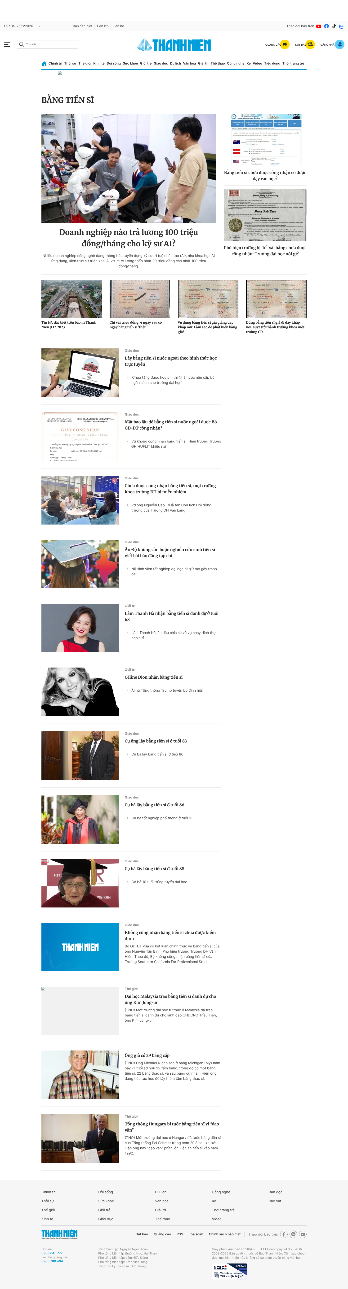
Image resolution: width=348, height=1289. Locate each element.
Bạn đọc (275, 1192)
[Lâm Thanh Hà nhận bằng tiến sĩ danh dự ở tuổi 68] (80, 628)
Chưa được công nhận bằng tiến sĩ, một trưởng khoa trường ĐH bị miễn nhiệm (170, 489)
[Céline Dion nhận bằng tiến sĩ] (80, 692)
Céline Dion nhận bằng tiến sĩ (154, 677)
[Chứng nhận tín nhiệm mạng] (229, 1271)
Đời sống (114, 63)
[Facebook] (326, 26)
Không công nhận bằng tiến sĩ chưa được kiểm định (170, 935)
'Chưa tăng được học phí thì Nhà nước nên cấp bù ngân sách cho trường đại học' (172, 380)
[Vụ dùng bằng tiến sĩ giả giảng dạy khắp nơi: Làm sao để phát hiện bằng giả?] (208, 299)
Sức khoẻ (106, 1201)
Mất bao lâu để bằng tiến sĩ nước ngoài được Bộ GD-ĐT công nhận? (171, 425)
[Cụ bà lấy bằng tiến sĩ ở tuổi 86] (80, 819)
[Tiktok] (334, 26)
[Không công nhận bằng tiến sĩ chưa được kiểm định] (80, 947)
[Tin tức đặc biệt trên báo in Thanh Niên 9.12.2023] (71, 299)
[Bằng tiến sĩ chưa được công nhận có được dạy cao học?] (265, 140)
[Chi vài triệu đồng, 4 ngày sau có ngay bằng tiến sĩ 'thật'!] (140, 299)
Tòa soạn (196, 1234)
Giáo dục (161, 63)
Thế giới (84, 63)
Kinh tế (99, 63)
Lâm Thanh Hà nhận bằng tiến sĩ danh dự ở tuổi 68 (172, 616)
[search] (47, 44)
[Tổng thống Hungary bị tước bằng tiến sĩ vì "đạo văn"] (80, 1138)
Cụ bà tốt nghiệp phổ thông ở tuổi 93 (162, 818)
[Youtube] (319, 26)
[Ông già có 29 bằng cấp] (80, 1074)
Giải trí (203, 63)
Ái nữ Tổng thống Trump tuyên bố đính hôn (167, 690)
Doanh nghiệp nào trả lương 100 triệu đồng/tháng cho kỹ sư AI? (128, 238)
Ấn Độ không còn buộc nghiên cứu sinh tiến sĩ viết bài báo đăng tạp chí (170, 552)
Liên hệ (118, 26)
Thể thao (218, 63)
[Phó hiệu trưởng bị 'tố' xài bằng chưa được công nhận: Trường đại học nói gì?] (265, 215)
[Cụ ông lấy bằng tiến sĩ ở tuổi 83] (80, 755)
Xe (248, 63)
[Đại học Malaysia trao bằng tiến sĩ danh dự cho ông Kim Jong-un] (80, 1011)
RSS (180, 1234)
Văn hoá (162, 1201)
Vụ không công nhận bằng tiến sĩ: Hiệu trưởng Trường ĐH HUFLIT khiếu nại (176, 444)
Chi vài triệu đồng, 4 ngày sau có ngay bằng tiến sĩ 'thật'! (136, 324)
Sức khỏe (130, 63)
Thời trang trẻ (293, 63)
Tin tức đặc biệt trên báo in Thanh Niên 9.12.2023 (68, 324)
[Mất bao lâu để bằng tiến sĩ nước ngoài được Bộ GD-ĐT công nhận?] (80, 436)
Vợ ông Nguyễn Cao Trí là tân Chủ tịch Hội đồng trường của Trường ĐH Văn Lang (171, 507)
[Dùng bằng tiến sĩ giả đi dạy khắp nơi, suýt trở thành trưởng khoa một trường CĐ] (276, 299)
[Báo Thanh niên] (59, 1234)
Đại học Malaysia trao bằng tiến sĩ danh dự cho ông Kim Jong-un (170, 999)
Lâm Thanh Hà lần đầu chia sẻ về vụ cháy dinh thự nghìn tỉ (173, 635)
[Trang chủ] (44, 63)
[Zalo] (341, 26)
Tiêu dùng (272, 63)
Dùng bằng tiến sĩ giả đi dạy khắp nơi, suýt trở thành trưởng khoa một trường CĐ (275, 327)
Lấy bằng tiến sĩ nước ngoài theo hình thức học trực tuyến (171, 361)
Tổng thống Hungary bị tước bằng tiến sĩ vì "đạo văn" (172, 1127)
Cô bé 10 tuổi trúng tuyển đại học (159, 882)
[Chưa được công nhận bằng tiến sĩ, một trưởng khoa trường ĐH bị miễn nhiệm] (80, 500)
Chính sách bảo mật (225, 1234)
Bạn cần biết (82, 26)
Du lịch (175, 63)
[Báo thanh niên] (174, 44)
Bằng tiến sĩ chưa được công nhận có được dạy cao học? (265, 175)
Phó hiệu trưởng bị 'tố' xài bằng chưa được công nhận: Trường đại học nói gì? (265, 250)
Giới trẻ (146, 63)
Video (257, 63)
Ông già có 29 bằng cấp (147, 1055)
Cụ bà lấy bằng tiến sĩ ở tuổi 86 (157, 754)
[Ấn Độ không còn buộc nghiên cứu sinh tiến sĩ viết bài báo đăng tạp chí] (80, 564)
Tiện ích (102, 26)
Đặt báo (142, 1234)
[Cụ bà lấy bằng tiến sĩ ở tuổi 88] (80, 883)
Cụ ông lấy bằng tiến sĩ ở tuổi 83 (156, 741)
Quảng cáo (162, 1234)
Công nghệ (236, 63)
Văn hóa (189, 63)
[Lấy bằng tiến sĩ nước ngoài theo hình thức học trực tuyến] (80, 372)
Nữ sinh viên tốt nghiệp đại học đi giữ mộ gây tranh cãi (174, 571)
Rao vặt (275, 1201)
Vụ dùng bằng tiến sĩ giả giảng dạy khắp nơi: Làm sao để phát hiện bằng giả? (207, 327)
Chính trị (55, 63)
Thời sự (70, 63)
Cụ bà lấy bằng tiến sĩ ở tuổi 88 (154, 868)
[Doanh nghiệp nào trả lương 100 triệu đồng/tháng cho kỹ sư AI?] (128, 168)
